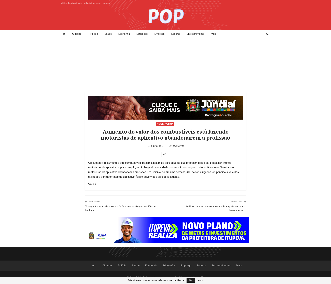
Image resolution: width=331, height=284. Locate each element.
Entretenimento (195, 33)
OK (190, 280)
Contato (107, 3)
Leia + (200, 280)
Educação (142, 33)
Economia (124, 33)
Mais (213, 33)
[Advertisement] (165, 65)
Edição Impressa (92, 3)
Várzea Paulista (165, 124)
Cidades (76, 33)
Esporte (175, 33)
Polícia (94, 33)
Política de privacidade (71, 3)
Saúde (108, 33)
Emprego (159, 33)
